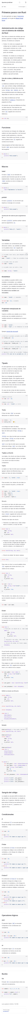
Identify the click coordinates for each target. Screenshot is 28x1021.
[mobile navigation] (25, 2)
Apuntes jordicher (7, 2)
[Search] (21, 2)
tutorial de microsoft (12, 331)
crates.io (12, 100)
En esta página (22, 6)
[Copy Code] (25, 118)
